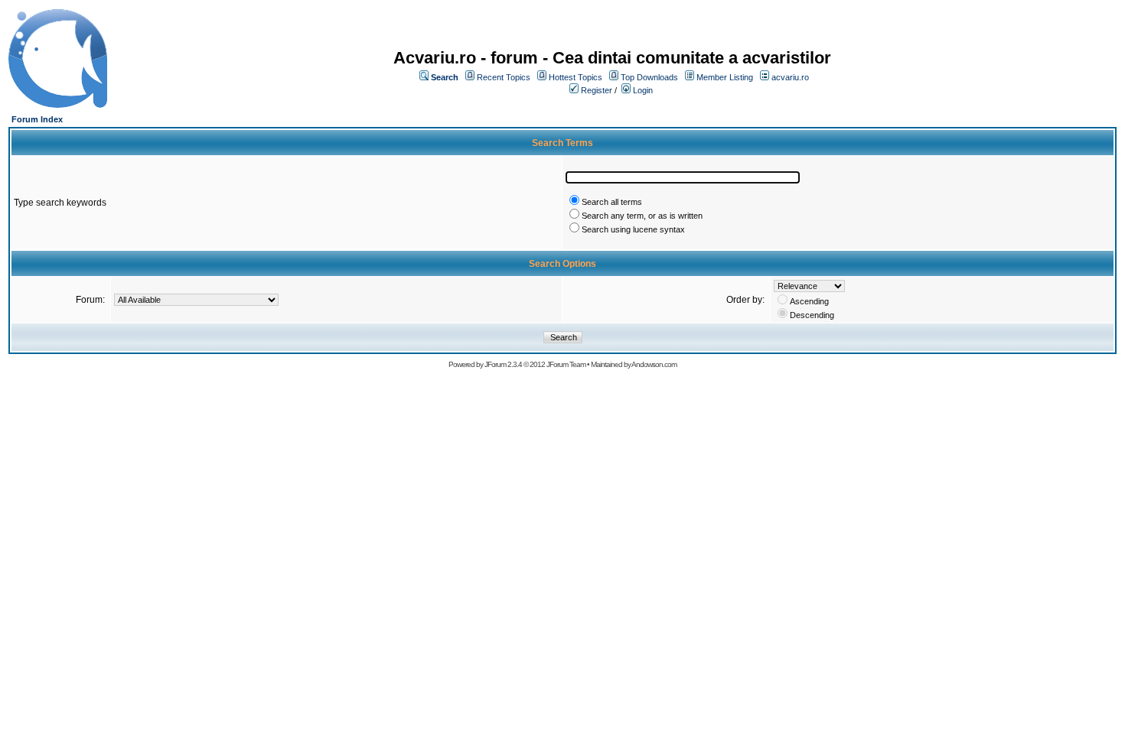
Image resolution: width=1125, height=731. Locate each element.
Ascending (809, 301)
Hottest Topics (575, 77)
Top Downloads (649, 77)
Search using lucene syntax (633, 229)
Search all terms (612, 201)
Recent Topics (503, 77)
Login (643, 90)
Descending (812, 315)
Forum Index (37, 119)
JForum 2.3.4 (503, 364)
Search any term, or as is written (642, 215)
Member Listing (724, 77)
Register (596, 90)
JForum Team (565, 364)
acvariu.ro (790, 77)
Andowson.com (654, 364)
